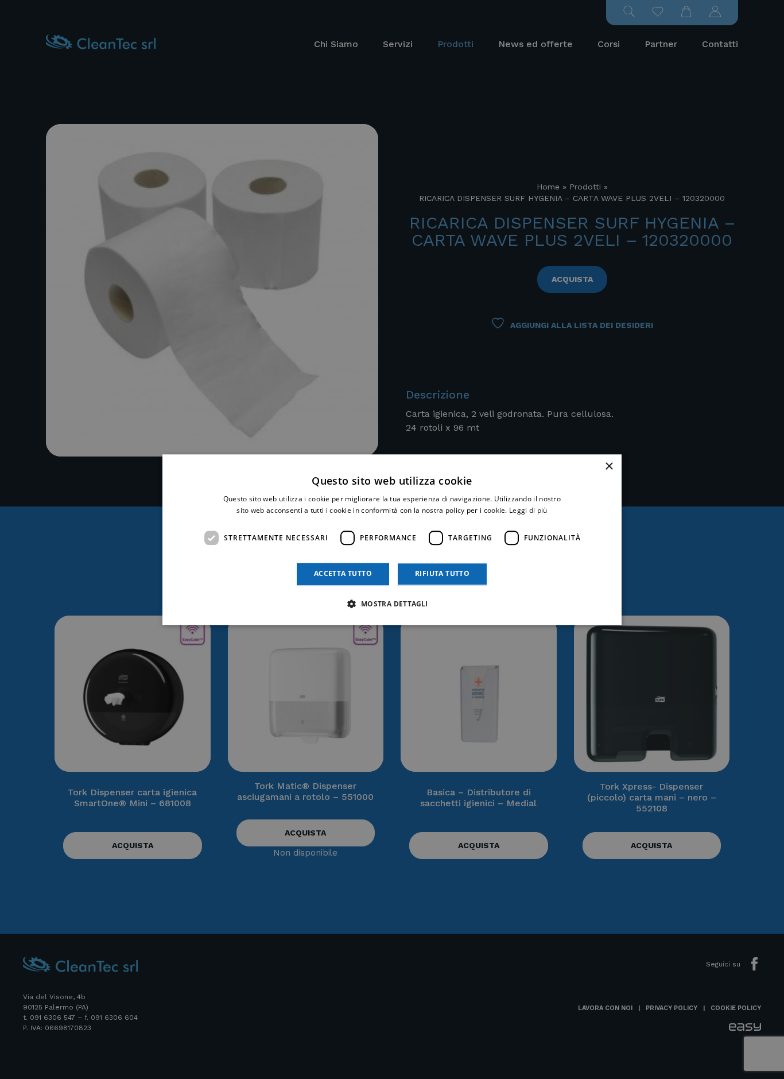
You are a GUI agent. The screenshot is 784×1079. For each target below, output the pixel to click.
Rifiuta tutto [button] (442, 574)
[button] (392, 603)
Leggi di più (528, 510)
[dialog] (392, 539)
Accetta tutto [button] (343, 574)
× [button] (608, 466)
